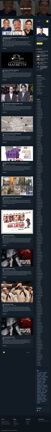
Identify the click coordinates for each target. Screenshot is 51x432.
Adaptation (45, 372)
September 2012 (40, 348)
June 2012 (39, 351)
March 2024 (39, 144)
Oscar (43, 391)
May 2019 (38, 230)
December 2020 (40, 202)
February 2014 (39, 323)
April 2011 (38, 362)
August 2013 (39, 332)
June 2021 (39, 193)
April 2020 (39, 213)
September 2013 (40, 331)
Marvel (43, 389)
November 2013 (39, 328)
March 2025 (39, 126)
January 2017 (39, 271)
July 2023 (39, 156)
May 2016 (38, 283)
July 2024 (39, 138)
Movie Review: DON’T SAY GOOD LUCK (44, 59)
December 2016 (39, 273)
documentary (39, 382)
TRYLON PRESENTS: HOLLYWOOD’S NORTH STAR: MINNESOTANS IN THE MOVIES (16, 163)
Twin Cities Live (39, 92)
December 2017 (39, 255)
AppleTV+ (44, 375)
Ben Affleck (38, 376)
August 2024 (39, 136)
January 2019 (39, 236)
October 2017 (39, 258)
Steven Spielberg (39, 398)
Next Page (28, 352)
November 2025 (40, 114)
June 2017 (39, 264)
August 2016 (39, 279)
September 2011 (39, 357)
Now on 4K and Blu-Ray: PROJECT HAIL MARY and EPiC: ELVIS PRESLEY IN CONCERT (43, 67)
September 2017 (40, 259)
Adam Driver (40, 372)
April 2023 (39, 160)
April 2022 (39, 178)
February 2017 (39, 270)
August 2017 (39, 261)
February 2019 (39, 234)
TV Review (39, 90)
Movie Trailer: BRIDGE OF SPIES (8, 337)
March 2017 (39, 268)
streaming (44, 398)
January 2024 (39, 147)
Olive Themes (10, 430)
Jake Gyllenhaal (39, 385)
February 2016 (39, 288)
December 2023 (40, 148)
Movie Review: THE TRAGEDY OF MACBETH (11, 70)
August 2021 (39, 190)
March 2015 (39, 304)
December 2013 (39, 326)
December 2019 (39, 219)
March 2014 (39, 322)
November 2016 (39, 274)
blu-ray (38, 378)
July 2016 (38, 280)
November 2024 (40, 132)
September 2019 (40, 224)
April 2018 (38, 249)
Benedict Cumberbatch (45, 376)
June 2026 (39, 104)
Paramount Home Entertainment (41, 392)
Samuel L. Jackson (43, 395)
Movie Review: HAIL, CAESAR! (8, 235)
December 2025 (40, 113)
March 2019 (39, 233)
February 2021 (39, 199)
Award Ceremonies (40, 77)
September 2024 (40, 135)
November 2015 (39, 292)
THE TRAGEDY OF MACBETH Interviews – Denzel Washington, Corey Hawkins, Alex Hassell (15, 38)
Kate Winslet (39, 388)
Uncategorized (39, 93)
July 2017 (38, 262)
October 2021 (39, 187)
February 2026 (39, 110)
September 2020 (40, 206)
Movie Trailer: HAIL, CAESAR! (8, 304)
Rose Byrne (38, 395)
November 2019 (39, 221)
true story (38, 401)
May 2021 (38, 194)
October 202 (39, 365)
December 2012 (39, 344)
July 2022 (38, 173)
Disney (44, 381)
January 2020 (39, 218)
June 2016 (39, 282)
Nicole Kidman (39, 391)
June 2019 (39, 228)
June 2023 (39, 157)
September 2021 (40, 188)
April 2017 (38, 267)
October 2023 (39, 151)
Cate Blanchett (45, 379)
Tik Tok (27, 424)
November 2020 (40, 203)
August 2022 (39, 172)
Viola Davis (38, 402)
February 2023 (39, 163)
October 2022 (39, 169)
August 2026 (39, 101)
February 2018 (39, 252)
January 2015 (39, 307)
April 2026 (39, 107)
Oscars (46, 391)
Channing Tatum (39, 381)
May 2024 (39, 141)
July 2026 (39, 102)
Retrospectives (16, 423)
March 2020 (39, 215)
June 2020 (39, 210)
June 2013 (39, 335)
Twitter (27, 423)
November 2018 (39, 239)
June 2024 (39, 139)
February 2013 (39, 341)
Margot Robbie (39, 389)
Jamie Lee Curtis (45, 385)
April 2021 (38, 196)
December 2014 (39, 308)
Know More (4, 48)
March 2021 (39, 197)
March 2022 (39, 179)
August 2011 (39, 359)
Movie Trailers (39, 84)
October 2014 (39, 311)
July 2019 (38, 227)
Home (15, 425)
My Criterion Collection (41, 86)
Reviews (15, 422)
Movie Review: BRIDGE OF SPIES (9, 268)
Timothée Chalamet (40, 399)
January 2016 (39, 289)
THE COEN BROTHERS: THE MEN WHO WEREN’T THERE (12, 103)
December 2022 (40, 166)
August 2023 (39, 154)
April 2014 (38, 320)
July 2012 (38, 350)
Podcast (38, 87)
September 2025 (40, 117)
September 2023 (40, 153)
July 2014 (38, 316)
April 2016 (38, 285)
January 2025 (39, 129)
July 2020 (39, 209)
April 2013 (38, 338)
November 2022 (40, 167)
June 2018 (39, 246)
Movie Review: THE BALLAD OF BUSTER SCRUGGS (12, 133)
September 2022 (40, 170)
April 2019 (38, 231)
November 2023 (40, 150)
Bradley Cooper (39, 379)
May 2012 (38, 353)
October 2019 (39, 222)
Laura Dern (43, 388)
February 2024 (39, 145)
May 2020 (39, 212)
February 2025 (39, 127)
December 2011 (39, 354)
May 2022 (39, 176)
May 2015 (38, 301)
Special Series (39, 89)
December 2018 (39, 237)
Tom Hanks (45, 399)
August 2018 (39, 243)
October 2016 (39, 276)
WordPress (15, 430)
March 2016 (39, 286)
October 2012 (39, 347)
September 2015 (40, 295)
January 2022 (39, 182)
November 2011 (39, 356)
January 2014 (39, 325)
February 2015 (39, 305)
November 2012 (39, 345)
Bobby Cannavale (42, 378)
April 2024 (39, 142)
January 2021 (39, 200)
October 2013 (39, 329)
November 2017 (39, 256)
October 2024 (39, 133)
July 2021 (38, 191)
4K (37, 372)
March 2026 (39, 108)
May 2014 (38, 319)
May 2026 (39, 105)
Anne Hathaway (39, 375)
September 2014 (40, 313)
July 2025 (38, 120)
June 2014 (39, 317)
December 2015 (39, 291)
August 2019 (39, 225)
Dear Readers (39, 80)
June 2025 (39, 121)
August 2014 (39, 314)
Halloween (43, 382)
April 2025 (39, 124)
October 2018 (39, 240)
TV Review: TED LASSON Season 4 (43, 63)
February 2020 (39, 216)
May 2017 (38, 265)
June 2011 (38, 360)
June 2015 (39, 299)
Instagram (28, 422)
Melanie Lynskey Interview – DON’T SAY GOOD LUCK (44, 55)
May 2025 (39, 123)
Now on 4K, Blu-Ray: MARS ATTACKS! (44, 52)
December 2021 (39, 184)
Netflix (46, 389)
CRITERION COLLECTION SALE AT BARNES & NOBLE (12, 197)
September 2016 (40, 277)
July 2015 (38, 298)
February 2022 (39, 181)
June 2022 (39, 175)
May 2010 (38, 363)
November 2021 (39, 185)
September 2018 (40, 242)
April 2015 (38, 302)
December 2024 (40, 130)
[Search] (47, 21)
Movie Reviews (39, 83)
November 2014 (39, 310)
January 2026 (39, 111)
